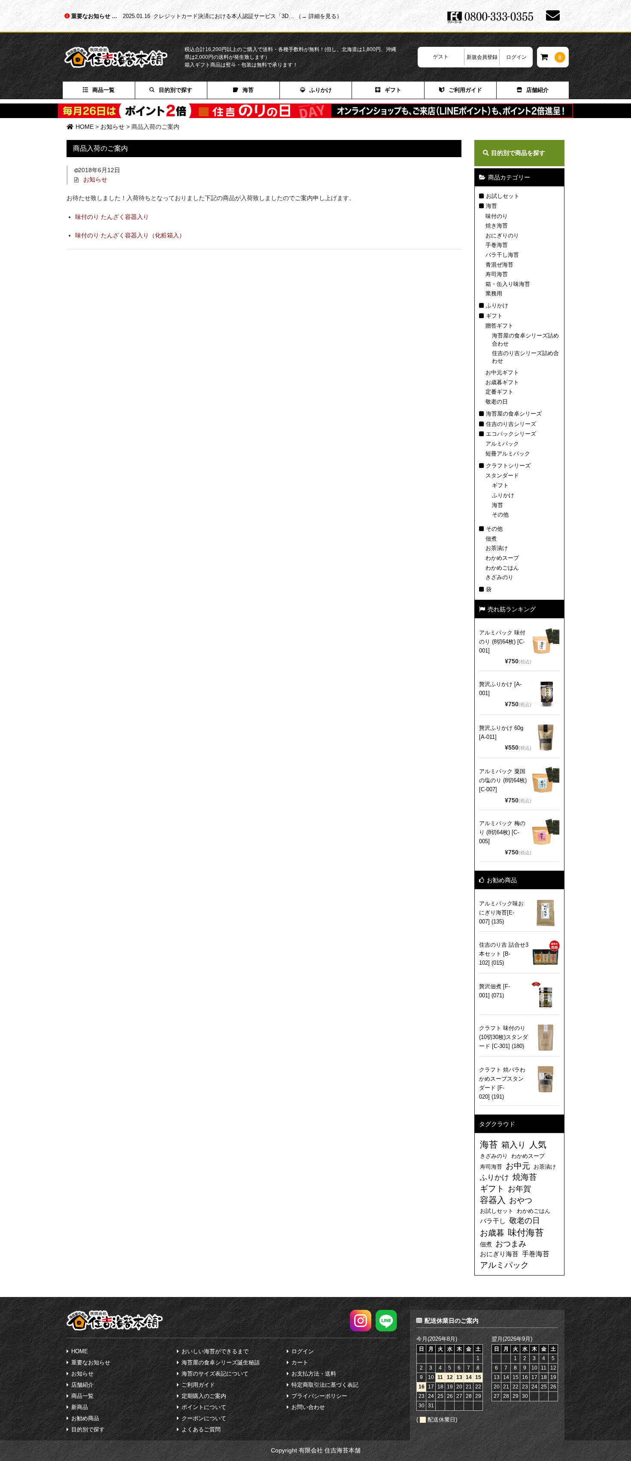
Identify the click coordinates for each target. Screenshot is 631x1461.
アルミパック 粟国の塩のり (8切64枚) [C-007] (503, 780)
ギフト (393, 90)
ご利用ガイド (465, 90)
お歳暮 (492, 1232)
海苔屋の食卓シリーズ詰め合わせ (525, 339)
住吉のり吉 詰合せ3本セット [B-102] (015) (503, 954)
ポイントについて (204, 1407)
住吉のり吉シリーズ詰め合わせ (525, 357)
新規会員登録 (482, 57)
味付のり (496, 216)
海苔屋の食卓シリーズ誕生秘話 (221, 1362)
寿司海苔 (496, 274)
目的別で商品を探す (518, 152)
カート (299, 1362)
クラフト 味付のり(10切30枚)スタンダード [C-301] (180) (503, 1037)
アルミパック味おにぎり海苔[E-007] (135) (501, 912)
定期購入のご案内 (204, 1396)
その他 (500, 514)
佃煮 (491, 538)
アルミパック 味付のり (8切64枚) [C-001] (502, 641)
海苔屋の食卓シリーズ (514, 413)
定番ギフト (499, 392)
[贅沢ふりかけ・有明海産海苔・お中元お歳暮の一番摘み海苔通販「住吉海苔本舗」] (124, 57)
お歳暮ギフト (502, 382)
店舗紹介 (537, 90)
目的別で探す (175, 90)
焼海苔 (525, 1177)
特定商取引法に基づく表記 (324, 1385)
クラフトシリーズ (508, 465)
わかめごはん (502, 568)
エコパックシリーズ (511, 434)
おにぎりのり (502, 235)
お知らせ (95, 179)
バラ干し (493, 1220)
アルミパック (502, 443)
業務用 (493, 293)
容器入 (493, 1200)
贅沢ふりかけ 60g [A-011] (501, 732)
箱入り (513, 1144)
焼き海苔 (496, 225)
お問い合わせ (308, 1407)
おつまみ (510, 1243)
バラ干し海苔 (502, 255)
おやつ (520, 1200)
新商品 (79, 1407)
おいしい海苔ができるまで (215, 1351)
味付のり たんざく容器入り (112, 216)
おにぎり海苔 (499, 1253)
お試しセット (502, 196)
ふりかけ (320, 90)
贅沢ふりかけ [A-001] (500, 688)
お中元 (518, 1165)
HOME (79, 1351)
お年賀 (519, 1188)
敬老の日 (496, 401)
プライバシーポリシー (319, 1396)
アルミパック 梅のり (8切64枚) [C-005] (502, 832)
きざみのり (499, 577)
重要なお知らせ (91, 16)
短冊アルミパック (507, 453)
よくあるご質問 (201, 1429)
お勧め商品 (85, 1418)
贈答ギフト (499, 325)
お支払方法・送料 (313, 1373)
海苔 (248, 90)
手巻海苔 (496, 245)
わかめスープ (502, 558)
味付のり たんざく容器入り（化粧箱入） (130, 235)
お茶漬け (496, 548)
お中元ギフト (502, 372)
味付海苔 (526, 1232)
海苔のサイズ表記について (215, 1373)
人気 (537, 1144)
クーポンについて (204, 1418)
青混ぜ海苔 (499, 264)
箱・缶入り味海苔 (507, 284)
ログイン (516, 57)
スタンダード (502, 475)
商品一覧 (103, 90)
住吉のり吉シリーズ (511, 424)
